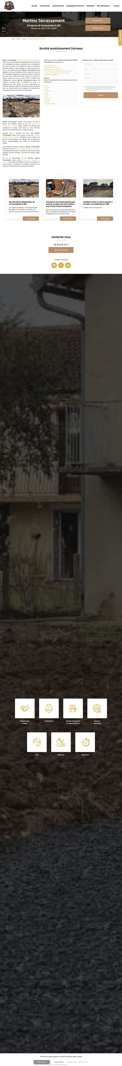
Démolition (91, 6)
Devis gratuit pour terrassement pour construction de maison (59, 71)
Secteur (18, 39)
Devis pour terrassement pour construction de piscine (57, 73)
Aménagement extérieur (75, 6)
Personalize (73, 1062)
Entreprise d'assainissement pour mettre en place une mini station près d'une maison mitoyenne (60, 204)
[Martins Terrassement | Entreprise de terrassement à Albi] (9, 6)
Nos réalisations (103, 6)
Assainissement (58, 6)
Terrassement (45, 6)
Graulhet (47, 94)
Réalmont (47, 102)
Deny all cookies (59, 1062)
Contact (116, 6)
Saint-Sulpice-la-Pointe (50, 103)
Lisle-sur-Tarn (48, 98)
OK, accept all (42, 1062)
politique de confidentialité (93, 90)
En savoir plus (30, 218)
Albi (46, 85)
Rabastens (47, 100)
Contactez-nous (98, 28)
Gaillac (46, 92)
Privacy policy (85, 1062)
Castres (47, 89)
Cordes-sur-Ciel (48, 91)
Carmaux (24, 39)
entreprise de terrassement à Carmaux (28, 60)
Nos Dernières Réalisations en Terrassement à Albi (22, 203)
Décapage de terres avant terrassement (54, 69)
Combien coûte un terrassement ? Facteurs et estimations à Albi (98, 203)
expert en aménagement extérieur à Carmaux (26, 148)
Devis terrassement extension (51, 74)
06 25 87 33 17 (98, 21)
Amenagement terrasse (50, 65)
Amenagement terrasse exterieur (52, 67)
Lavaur (46, 96)
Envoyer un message (61, 250)
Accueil (34, 6)
